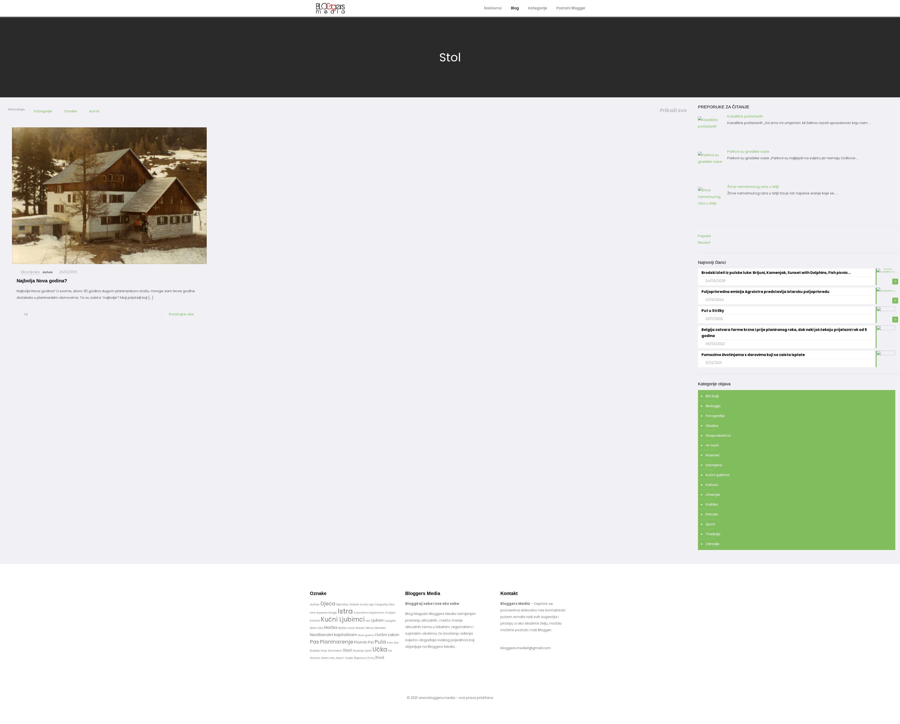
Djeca (327, 603)
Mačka (330, 627)
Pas (314, 641)
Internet (713, 455)
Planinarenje (336, 641)
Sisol (347, 650)
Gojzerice (321, 612)
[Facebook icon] (447, 706)
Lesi (368, 620)
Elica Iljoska (30, 271)
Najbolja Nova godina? (42, 280)
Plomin (360, 642)
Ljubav (377, 620)
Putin (390, 642)
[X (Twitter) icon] (452, 706)
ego (371, 604)
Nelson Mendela (376, 628)
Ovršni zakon (387, 634)
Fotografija (715, 415)
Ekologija (713, 405)
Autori (94, 111)
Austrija (314, 604)
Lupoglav (390, 620)
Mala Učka (316, 628)
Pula (380, 641)
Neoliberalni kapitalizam (333, 634)
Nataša (360, 628)
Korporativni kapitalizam (369, 612)
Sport (710, 524)
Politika (712, 504)
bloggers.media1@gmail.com (525, 647)
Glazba (712, 425)
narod (351, 628)
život (379, 657)
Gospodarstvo (718, 435)
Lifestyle (713, 494)
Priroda (712, 514)
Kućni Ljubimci (717, 474)
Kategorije (43, 111)
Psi (371, 642)
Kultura (712, 484)
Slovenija (358, 650)
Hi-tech (712, 445)
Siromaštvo (335, 650)
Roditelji (315, 650)
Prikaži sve (673, 110)
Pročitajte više (181, 314)
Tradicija (713, 533)
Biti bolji (712, 396)
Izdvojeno (714, 464)
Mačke (342, 628)
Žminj (370, 658)
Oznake (70, 111)
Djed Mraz (342, 604)
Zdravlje (712, 543)
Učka (379, 649)
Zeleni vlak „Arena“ (332, 658)
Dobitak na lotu (359, 604)
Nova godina (366, 635)
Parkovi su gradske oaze (748, 151)
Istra (345, 611)
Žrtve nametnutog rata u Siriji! (753, 186)
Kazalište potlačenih (745, 116)
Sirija (324, 650)
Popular (704, 235)
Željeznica (360, 658)
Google (332, 612)
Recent (704, 242)
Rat (396, 642)
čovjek (349, 658)
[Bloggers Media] (334, 8)
